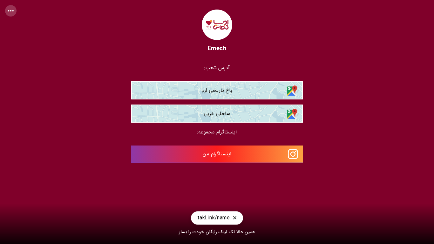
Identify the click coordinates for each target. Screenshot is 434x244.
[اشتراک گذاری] (11, 11)
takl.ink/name (213, 219)
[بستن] (235, 219)
